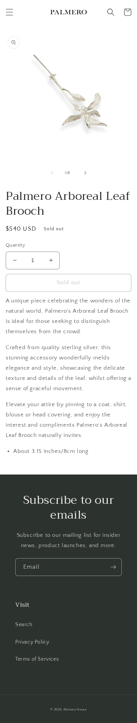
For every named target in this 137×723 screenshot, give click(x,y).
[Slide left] (51, 173)
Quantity (15, 245)
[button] (9, 12)
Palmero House (75, 709)
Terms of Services (37, 659)
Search (24, 625)
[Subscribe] (113, 567)
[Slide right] (85, 173)
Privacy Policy (32, 642)
